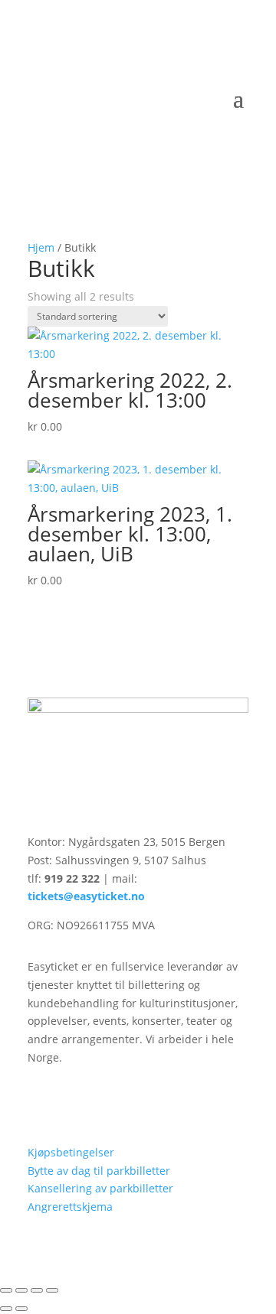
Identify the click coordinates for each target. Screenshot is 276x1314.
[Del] (37, 1290)
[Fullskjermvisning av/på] (21, 1290)
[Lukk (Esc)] (52, 1290)
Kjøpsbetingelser (71, 1152)
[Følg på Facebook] (40, 1102)
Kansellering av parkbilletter (100, 1188)
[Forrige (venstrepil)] (6, 1308)
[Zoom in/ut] (6, 1290)
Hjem (41, 247)
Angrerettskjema (70, 1206)
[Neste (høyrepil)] (21, 1308)
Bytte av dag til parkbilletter (99, 1170)
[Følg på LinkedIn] (70, 1102)
